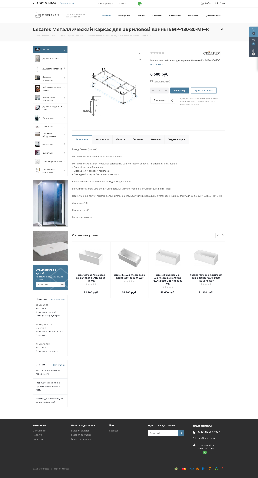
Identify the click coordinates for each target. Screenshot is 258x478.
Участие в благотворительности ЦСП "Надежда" (49, 332)
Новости (37, 434)
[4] (160, 53)
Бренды (113, 430)
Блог (112, 425)
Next (222, 235)
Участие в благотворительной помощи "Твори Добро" (48, 312)
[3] (157, 53)
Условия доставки (81, 434)
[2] (154, 53)
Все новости (58, 299)
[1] (151, 53)
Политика (38, 438)
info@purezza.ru (206, 438)
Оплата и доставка (83, 425)
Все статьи (59, 364)
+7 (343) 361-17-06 (208, 431)
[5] (163, 53)
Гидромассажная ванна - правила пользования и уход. (48, 386)
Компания (39, 425)
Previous (218, 235)
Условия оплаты (80, 430)
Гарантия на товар (81, 438)
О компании (39, 430)
